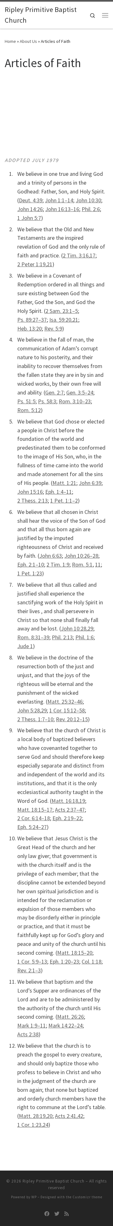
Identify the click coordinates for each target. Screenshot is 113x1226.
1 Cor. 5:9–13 (32, 961)
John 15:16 (30, 491)
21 (49, 264)
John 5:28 (28, 710)
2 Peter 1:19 (31, 264)
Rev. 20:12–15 (72, 719)
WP (34, 1197)
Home (10, 41)
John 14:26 (30, 209)
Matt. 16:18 (64, 800)
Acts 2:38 (28, 1034)
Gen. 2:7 (54, 392)
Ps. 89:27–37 (32, 319)
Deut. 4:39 (30, 200)
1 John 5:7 (29, 218)
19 (82, 800)
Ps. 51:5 (26, 401)
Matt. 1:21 (64, 482)
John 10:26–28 (81, 555)
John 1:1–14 (59, 200)
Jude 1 (25, 646)
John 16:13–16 (62, 209)
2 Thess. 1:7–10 (35, 719)
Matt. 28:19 (32, 1116)
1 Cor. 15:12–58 (67, 710)
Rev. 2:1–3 (29, 970)
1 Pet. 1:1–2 (64, 500)
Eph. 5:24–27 (32, 827)
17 (92, 255)
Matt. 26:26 (70, 1016)
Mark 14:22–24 (65, 1025)
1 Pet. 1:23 (29, 573)
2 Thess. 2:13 (32, 500)
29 (90, 628)
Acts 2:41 (65, 1116)
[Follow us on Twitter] (56, 1214)
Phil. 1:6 (84, 637)
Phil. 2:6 (91, 209)
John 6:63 (50, 555)
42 (80, 1116)
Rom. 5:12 (29, 410)
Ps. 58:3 (47, 401)
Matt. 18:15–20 (74, 952)
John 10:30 (88, 200)
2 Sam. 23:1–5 (62, 310)
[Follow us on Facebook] (46, 1214)
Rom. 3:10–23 (75, 401)
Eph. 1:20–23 (64, 961)
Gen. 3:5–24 (79, 392)
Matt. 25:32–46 (65, 701)
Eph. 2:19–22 (67, 818)
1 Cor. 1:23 (29, 1124)
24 (45, 1124)
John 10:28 (73, 628)
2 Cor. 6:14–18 (33, 818)
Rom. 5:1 (82, 564)
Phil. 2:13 (62, 637)
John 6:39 (90, 482)
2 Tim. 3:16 (76, 255)
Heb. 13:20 (29, 328)
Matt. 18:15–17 (34, 809)
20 (49, 1116)
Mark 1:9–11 (31, 1025)
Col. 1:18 (91, 961)
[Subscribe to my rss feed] (66, 1214)
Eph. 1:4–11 (58, 491)
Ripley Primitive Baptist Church (53, 1181)
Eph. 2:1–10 (30, 564)
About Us (28, 41)
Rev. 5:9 (53, 328)
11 (98, 564)
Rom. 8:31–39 (33, 637)
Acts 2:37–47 (70, 809)
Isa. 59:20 (60, 319)
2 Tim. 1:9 (57, 564)
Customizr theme (87, 1197)
